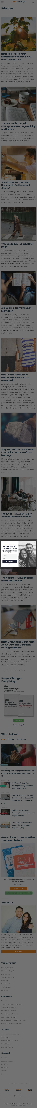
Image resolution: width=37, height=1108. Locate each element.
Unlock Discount (9, 561)
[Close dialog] (34, 542)
